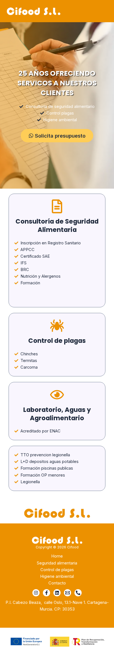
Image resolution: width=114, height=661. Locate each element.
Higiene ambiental (57, 576)
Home (57, 556)
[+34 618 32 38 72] (78, 592)
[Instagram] (36, 592)
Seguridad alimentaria (57, 563)
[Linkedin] (57, 592)
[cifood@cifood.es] (67, 592)
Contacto (57, 583)
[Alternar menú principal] (102, 11)
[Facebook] (46, 592)
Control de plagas (57, 569)
